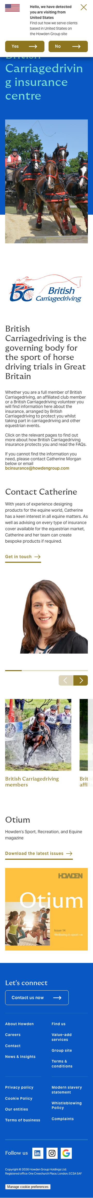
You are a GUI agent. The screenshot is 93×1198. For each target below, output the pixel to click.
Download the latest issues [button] (34, 853)
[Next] (80, 680)
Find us (59, 1024)
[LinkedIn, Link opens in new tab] (38, 1153)
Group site (62, 1050)
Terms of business (22, 1120)
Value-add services (62, 1037)
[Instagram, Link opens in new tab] (52, 1153)
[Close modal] (84, 7)
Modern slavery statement (67, 1089)
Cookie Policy (19, 1098)
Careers (13, 1034)
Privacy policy (19, 1087)
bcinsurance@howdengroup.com (37, 468)
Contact (13, 1045)
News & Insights (20, 1056)
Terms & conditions (62, 1063)
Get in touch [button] (18, 556)
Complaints (63, 1118)
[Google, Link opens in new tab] (66, 1153)
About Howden (19, 1024)
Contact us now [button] (28, 997)
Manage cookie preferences (28, 1187)
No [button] (58, 46)
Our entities (16, 1109)
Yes (15, 46)
